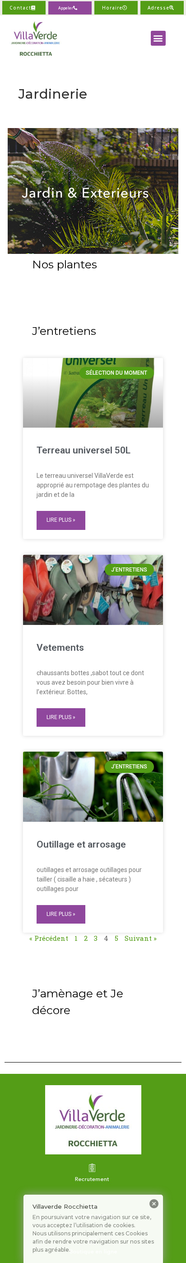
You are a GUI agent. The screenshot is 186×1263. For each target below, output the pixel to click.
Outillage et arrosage (81, 844)
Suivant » (141, 938)
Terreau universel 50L (83, 450)
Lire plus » (60, 520)
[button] (70, 7)
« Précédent (48, 938)
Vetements (60, 647)
